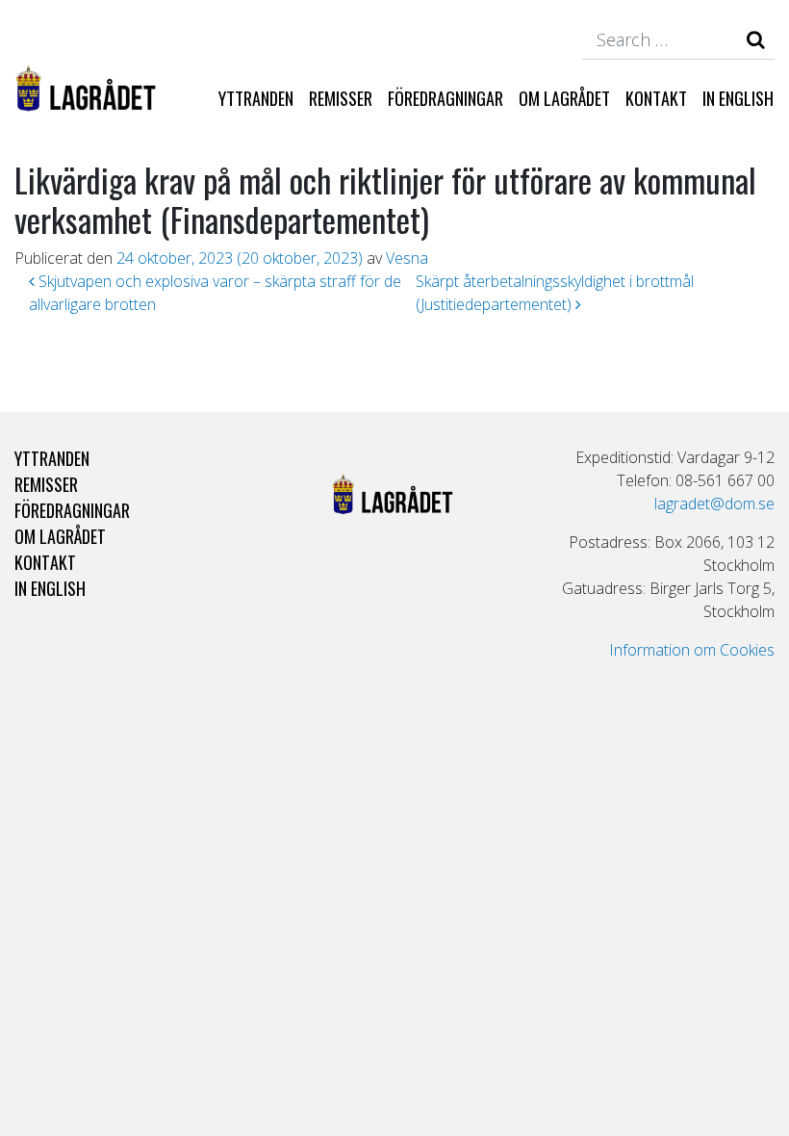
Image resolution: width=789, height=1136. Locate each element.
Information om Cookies (692, 649)
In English (738, 98)
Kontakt (656, 98)
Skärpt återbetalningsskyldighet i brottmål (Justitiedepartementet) (555, 293)
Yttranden (255, 98)
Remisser (340, 98)
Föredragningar (445, 98)
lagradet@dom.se (714, 503)
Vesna (407, 258)
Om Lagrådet (564, 98)
